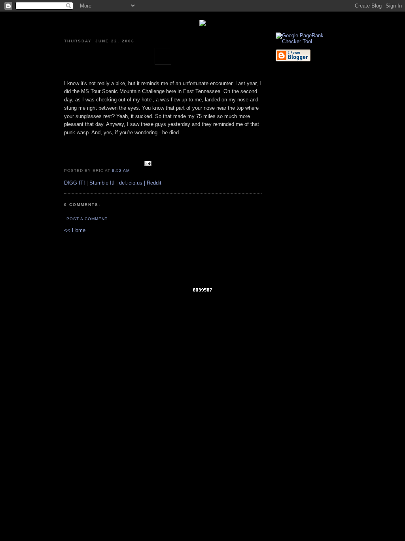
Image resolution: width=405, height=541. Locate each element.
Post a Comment (87, 219)
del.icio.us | (133, 183)
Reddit (154, 183)
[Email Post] (146, 170)
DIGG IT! (74, 183)
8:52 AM (121, 170)
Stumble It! (102, 183)
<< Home (74, 230)
